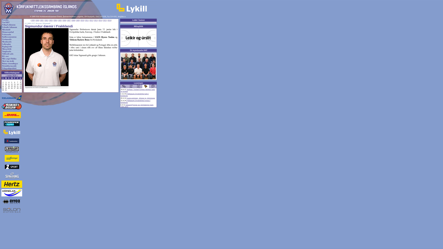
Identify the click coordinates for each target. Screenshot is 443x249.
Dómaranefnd (8, 32)
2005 (60, 20)
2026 (14, 75)
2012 (91, 20)
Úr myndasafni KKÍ (138, 50)
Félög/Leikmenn (8, 25)
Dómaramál (46, 23)
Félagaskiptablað (9, 68)
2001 (42, 20)
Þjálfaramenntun (9, 37)
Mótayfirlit (6, 49)
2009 (78, 20)
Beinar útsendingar (10, 63)
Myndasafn (6, 42)
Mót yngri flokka (9, 59)
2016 (109, 20)
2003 (51, 20)
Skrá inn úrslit (8, 61)
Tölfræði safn (7, 54)
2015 (105, 20)
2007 (69, 20)
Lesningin (138, 83)
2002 (46, 20)
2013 (96, 20)
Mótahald (6, 30)
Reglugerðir (7, 47)
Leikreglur (6, 44)
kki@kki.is (122, 16)
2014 (100, 20)
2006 (64, 20)
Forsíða (5, 20)
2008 (73, 20)
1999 (33, 20)
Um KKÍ (5, 22)
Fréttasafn (6, 34)
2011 (87, 20)
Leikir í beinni (138, 20)
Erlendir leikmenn (9, 27)
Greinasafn (6, 39)
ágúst (9, 75)
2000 (37, 20)
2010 (82, 20)
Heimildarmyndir (9, 66)
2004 (55, 20)
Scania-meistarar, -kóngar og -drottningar (140, 98)
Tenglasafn (6, 51)
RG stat (5, 56)
